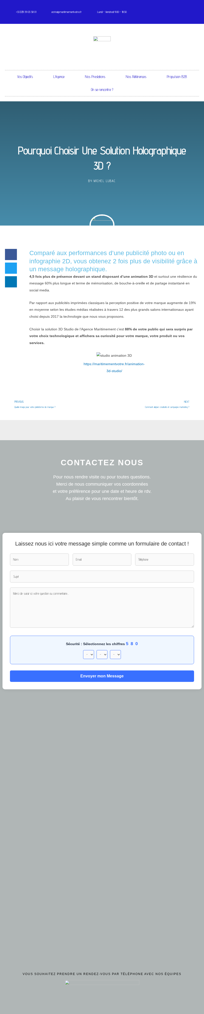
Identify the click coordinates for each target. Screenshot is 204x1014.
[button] (11, 254)
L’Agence (58, 77)
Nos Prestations (95, 77)
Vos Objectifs (25, 77)
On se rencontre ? (102, 89)
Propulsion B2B (177, 77)
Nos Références (136, 77)
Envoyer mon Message (102, 676)
